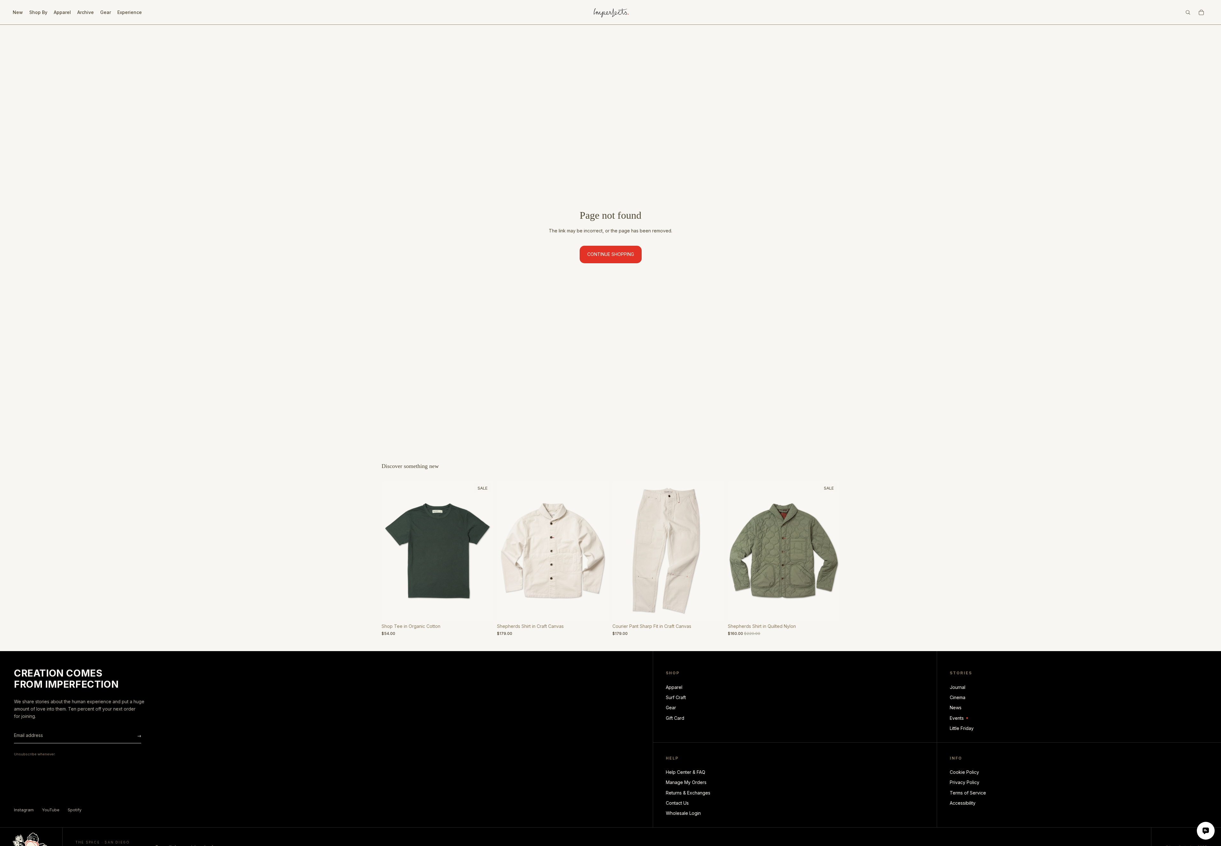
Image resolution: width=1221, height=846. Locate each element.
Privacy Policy (964, 782)
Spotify (74, 809)
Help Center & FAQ (685, 772)
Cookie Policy (964, 772)
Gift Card (675, 718)
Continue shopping (610, 254)
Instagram (24, 809)
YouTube (50, 809)
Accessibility (963, 803)
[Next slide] (483, 551)
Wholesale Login (683, 813)
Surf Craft (676, 697)
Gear (671, 707)
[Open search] (1188, 12)
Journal (957, 687)
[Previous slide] (391, 551)
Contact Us (677, 803)
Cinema (957, 697)
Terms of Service (968, 792)
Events (959, 718)
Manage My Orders (686, 782)
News (956, 707)
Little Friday (962, 728)
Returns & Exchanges (688, 792)
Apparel (674, 687)
